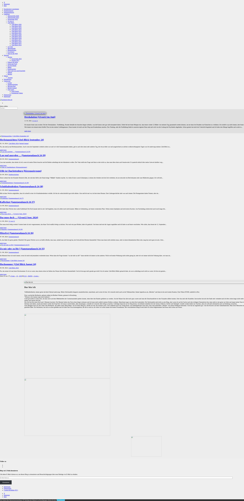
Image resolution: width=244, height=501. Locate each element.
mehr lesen (27, 131)
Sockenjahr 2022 (13, 19)
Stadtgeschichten (13, 84)
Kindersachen (12, 69)
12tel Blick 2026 (16, 24)
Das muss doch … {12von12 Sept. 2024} (19, 217)
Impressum (7, 96)
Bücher (10, 74)
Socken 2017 (15, 60)
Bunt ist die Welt (13, 53)
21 (24, 276)
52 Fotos (10, 47)
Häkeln (10, 72)
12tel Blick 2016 (16, 41)
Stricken (6, 55)
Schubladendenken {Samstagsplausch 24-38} (21, 186)
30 (28, 276)
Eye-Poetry (11, 52)
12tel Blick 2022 (16, 31)
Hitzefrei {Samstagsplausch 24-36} (17, 233)
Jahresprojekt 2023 (13, 17)
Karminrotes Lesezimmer (11, 9)
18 (19, 276)
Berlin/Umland (12, 88)
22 (26, 276)
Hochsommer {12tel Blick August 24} (18, 264)
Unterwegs (7, 81)
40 (30, 276)
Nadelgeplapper (8, 11)
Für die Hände (12, 65)
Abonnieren (5, 482)
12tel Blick (11, 23)
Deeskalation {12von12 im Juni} (39, 117)
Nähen (6, 76)
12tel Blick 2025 (16, 26)
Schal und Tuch (12, 64)
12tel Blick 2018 (16, 38)
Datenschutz (7, 95)
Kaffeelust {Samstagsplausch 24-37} (17, 202)
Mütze (9, 67)
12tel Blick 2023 (16, 29)
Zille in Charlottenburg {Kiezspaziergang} (21, 171)
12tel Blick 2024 (16, 28)
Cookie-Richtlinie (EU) (11, 490)
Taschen (10, 77)
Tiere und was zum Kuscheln (16, 71)
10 (17, 276)
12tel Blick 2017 (16, 40)
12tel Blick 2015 (16, 43)
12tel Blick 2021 (16, 33)
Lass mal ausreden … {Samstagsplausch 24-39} (23, 155)
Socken (10, 57)
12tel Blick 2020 (16, 35)
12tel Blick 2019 (16, 36)
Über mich (11, 89)
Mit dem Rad (12, 86)
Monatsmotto (12, 48)
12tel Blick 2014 (16, 45)
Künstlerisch (7, 79)
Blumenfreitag (12, 50)
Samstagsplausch (9, 12)
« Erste (12, 276)
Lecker (10, 83)
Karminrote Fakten (17, 93)
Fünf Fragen (15, 91)
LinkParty (7, 14)
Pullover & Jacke (13, 62)
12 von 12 (11, 21)
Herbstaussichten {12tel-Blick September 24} (22, 139)
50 (31, 276)
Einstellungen (61, 500)
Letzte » (36, 276)
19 (21, 276)
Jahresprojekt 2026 (13, 16)
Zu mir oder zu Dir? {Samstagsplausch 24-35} (22, 248)
